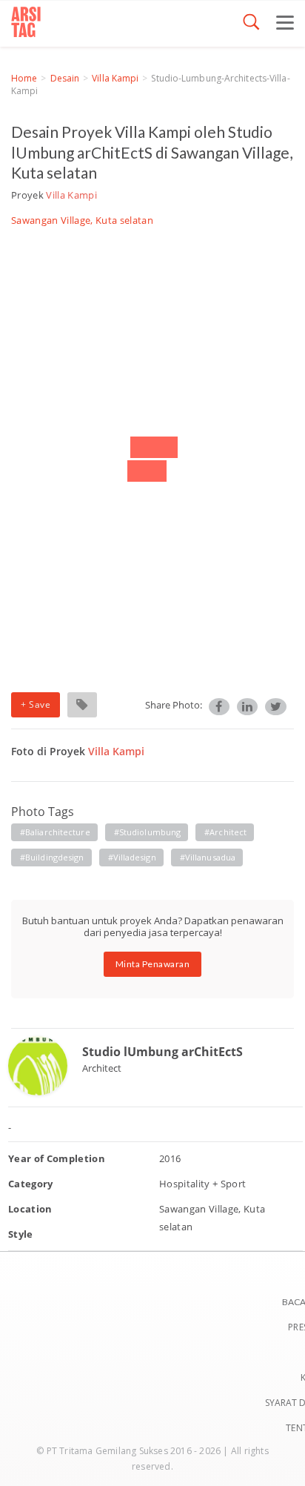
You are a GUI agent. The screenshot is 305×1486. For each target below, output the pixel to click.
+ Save (35, 704)
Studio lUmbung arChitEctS (162, 1052)
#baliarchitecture (55, 831)
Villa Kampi (115, 78)
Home (24, 78)
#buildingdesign (52, 857)
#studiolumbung (147, 831)
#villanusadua (207, 857)
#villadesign (132, 857)
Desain (65, 78)
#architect (225, 831)
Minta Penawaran (152, 963)
